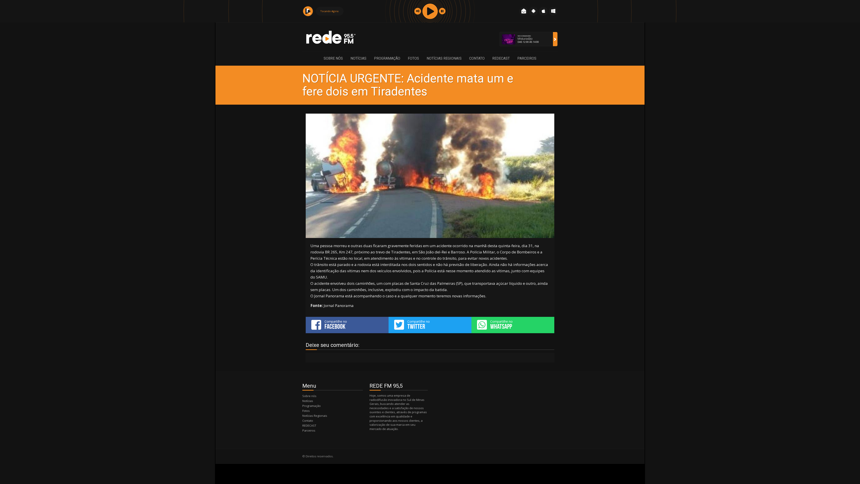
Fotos (413, 58)
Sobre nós (333, 58)
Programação (387, 58)
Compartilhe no (336, 324)
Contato (477, 58)
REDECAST (501, 58)
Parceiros (526, 58)
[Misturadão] (555, 39)
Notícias (358, 58)
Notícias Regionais (444, 58)
